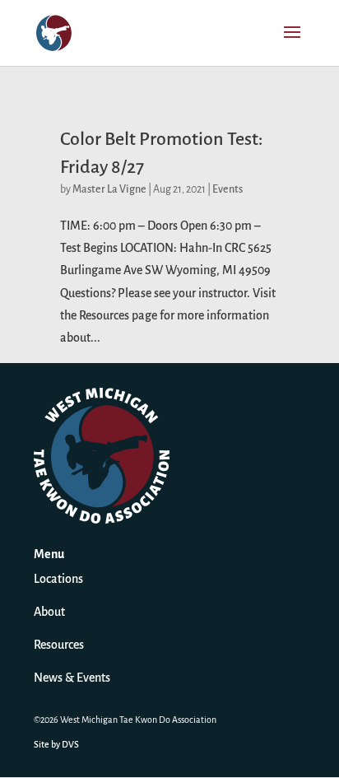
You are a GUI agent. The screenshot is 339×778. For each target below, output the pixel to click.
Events (227, 190)
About (49, 612)
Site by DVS (56, 745)
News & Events (72, 678)
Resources (59, 645)
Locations (58, 579)
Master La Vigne (109, 190)
